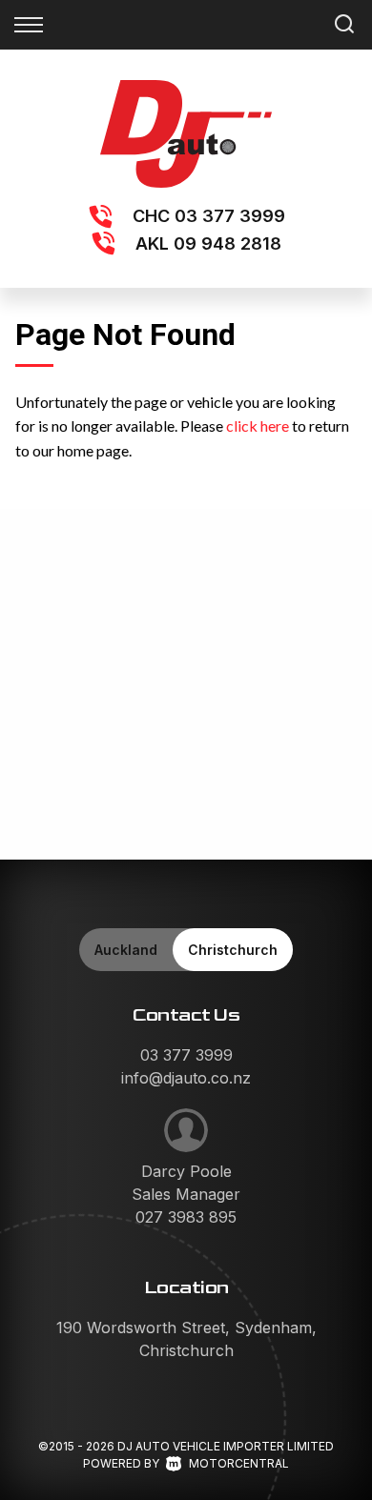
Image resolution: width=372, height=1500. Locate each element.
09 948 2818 (227, 243)
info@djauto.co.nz (186, 1077)
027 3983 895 (186, 1216)
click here (257, 425)
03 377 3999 (230, 216)
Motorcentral (239, 1463)
